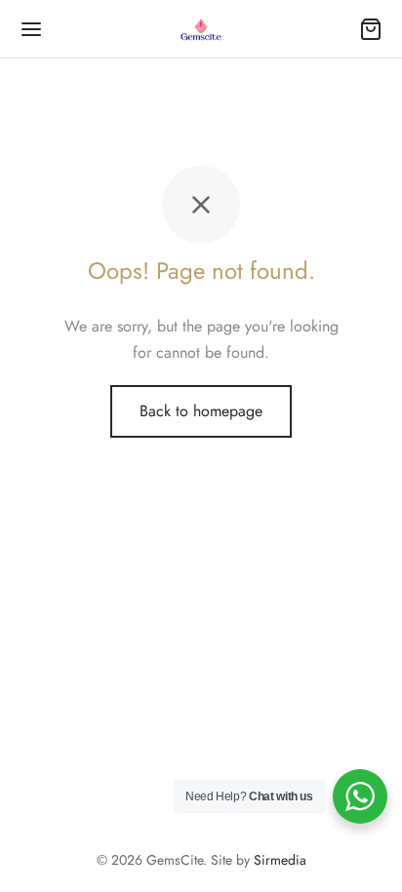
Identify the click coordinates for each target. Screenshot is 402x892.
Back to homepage (201, 411)
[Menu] (31, 29)
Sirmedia (280, 860)
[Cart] (370, 29)
